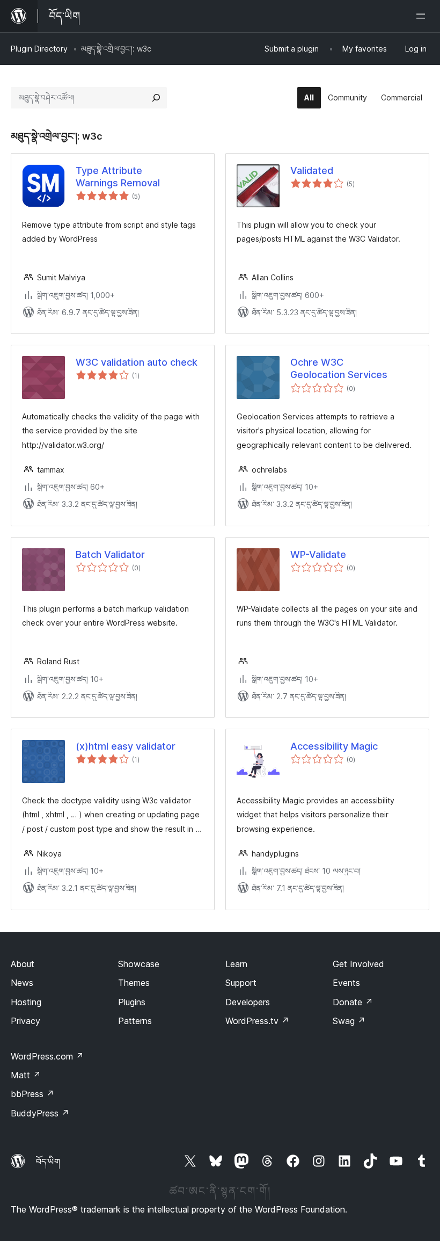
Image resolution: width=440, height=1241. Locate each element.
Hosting (26, 1002)
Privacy (25, 1020)
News (22, 982)
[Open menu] (423, 16)
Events (346, 982)
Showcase (138, 964)
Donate (353, 1002)
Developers (247, 1002)
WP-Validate (318, 554)
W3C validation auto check (136, 362)
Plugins (131, 1002)
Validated (311, 170)
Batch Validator (110, 554)
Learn (236, 964)
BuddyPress (40, 1113)
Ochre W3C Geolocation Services (338, 368)
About (22, 964)
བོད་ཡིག (48, 1161)
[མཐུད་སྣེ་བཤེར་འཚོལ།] (156, 97)
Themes (134, 982)
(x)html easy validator (125, 746)
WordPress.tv (257, 1020)
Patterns (135, 1020)
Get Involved (358, 964)
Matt (26, 1075)
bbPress (32, 1093)
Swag (349, 1020)
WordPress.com (47, 1056)
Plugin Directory (39, 48)
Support (240, 982)
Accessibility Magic (334, 746)
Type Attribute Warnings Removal (118, 176)
